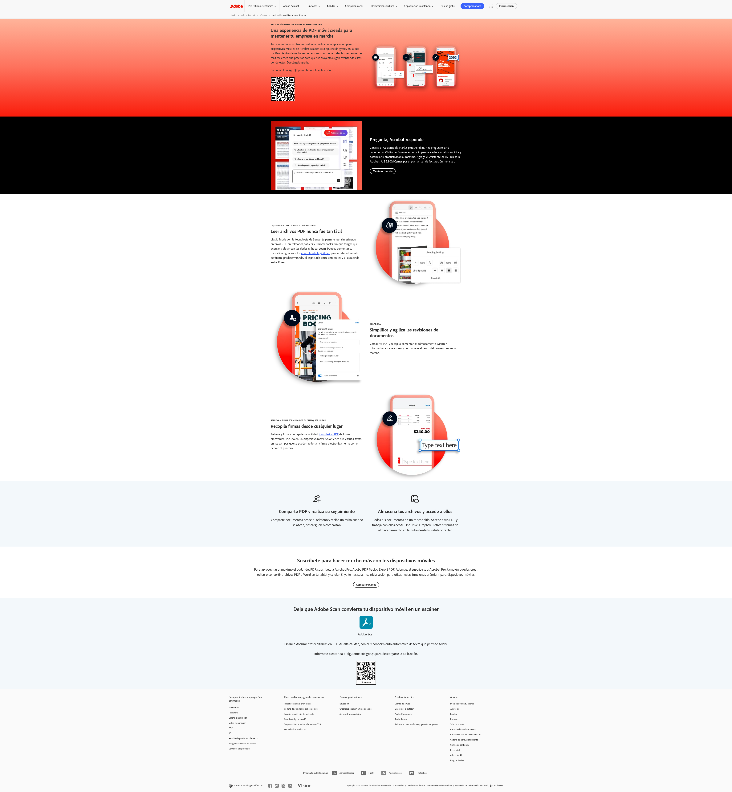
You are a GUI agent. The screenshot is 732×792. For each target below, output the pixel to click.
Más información (382, 171)
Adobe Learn (401, 719)
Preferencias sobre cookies (439, 785)
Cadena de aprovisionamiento (464, 739)
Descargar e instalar (404, 709)
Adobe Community (403, 714)
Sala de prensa (457, 724)
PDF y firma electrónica (260, 6)
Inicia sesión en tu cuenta (462, 703)
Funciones (312, 6)
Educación (344, 703)
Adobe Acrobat (291, 6)
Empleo (453, 714)
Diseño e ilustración (238, 717)
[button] (491, 6)
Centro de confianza (459, 745)
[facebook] (270, 786)
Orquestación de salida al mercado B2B (302, 724)
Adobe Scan (366, 634)
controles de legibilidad (315, 253)
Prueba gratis (447, 6)
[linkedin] (290, 786)
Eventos (454, 719)
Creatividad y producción (295, 719)
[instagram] (277, 786)
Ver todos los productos (239, 748)
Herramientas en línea (382, 6)
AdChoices (498, 785)
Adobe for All (456, 755)
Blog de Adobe (457, 760)
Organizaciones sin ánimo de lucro (356, 709)
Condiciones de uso (416, 785)
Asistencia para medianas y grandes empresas (416, 724)
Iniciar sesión (506, 6)
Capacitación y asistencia (417, 6)
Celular (331, 6)
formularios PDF (329, 434)
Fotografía (233, 712)
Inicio (233, 15)
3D (230, 733)
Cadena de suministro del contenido (301, 709)
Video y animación (237, 723)
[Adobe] (236, 6)
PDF (231, 728)
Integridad (455, 750)
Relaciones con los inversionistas (465, 734)
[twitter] (283, 786)
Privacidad (399, 785)
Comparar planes (354, 6)
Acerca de (454, 709)
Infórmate (321, 654)
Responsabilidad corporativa (463, 729)
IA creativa (234, 707)
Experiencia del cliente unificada (299, 714)
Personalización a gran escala (297, 703)
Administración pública (350, 714)
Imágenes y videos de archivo (242, 743)
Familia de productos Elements (243, 738)
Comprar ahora (472, 6)
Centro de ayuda (402, 703)
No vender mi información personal (471, 785)
